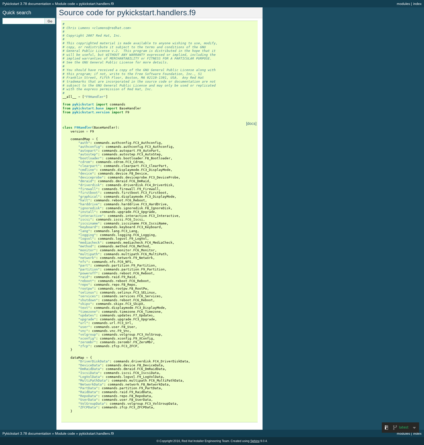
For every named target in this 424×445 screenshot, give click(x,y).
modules (403, 4)
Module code (65, 4)
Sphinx (255, 441)
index (417, 4)
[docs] (251, 124)
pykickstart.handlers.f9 (96, 4)
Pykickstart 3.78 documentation (26, 4)
